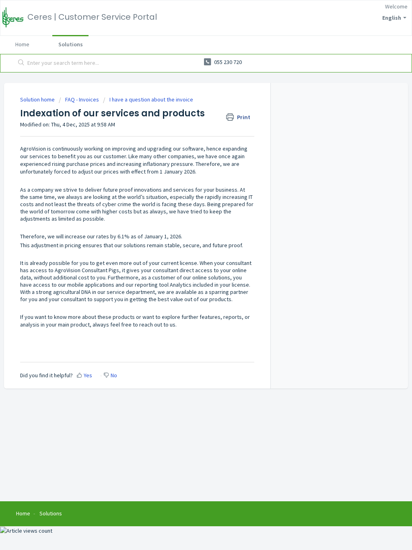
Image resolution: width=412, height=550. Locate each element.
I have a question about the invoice (151, 99)
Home (22, 44)
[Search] (21, 63)
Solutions (70, 44)
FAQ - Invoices (82, 99)
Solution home (38, 99)
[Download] (191, 171)
